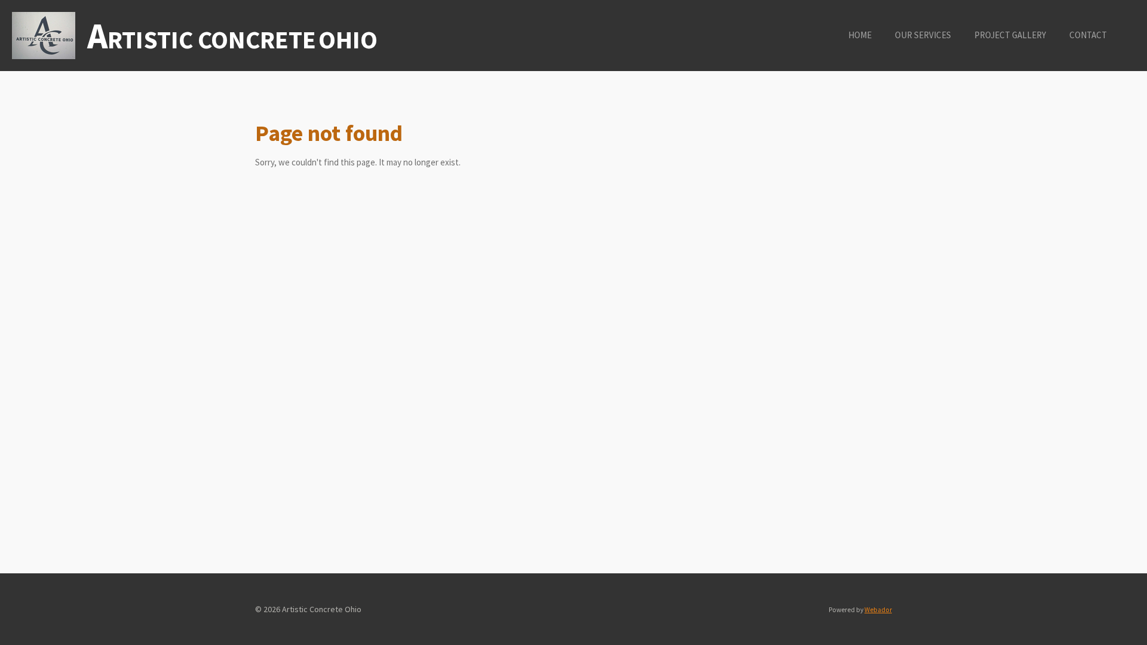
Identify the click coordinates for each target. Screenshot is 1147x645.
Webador (878, 610)
